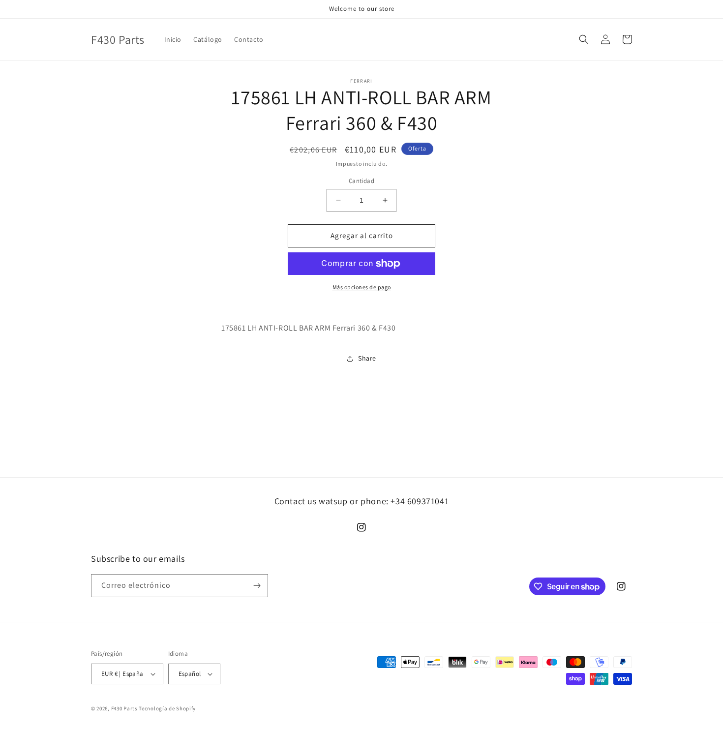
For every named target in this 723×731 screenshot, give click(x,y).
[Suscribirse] (257, 585)
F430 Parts (124, 708)
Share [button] (367, 358)
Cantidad (361, 181)
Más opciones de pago (361, 287)
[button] (584, 39)
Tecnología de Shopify (167, 708)
